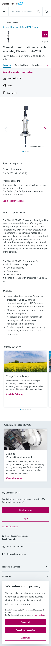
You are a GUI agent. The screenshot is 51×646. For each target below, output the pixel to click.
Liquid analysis (12, 22)
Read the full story (14, 394)
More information (14, 478)
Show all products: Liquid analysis (18, 72)
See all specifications (13, 200)
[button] (25, 510)
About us (10, 454)
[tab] (8, 65)
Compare (44, 41)
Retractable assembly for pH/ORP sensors (21, 27)
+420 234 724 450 (15, 546)
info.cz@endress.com (16, 554)
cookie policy (39, 615)
